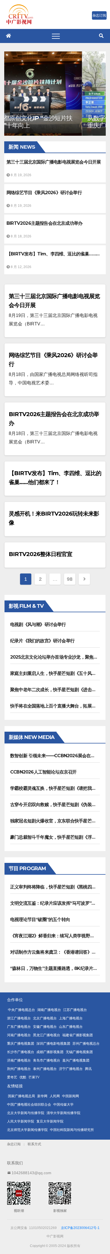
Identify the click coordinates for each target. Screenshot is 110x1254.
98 (69, 579)
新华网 (42, 1096)
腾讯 (88, 1069)
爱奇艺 (12, 1077)
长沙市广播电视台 (20, 1052)
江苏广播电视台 (75, 1010)
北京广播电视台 (45, 1018)
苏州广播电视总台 (86, 1044)
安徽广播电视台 (45, 1027)
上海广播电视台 (71, 1018)
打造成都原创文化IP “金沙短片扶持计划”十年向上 (52, 121)
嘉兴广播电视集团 (75, 1060)
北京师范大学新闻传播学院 (27, 1130)
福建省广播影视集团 (77, 1035)
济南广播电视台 (19, 1060)
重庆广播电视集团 (20, 1044)
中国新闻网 (70, 1096)
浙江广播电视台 (19, 1018)
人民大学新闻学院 (20, 1121)
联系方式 (34, 1144)
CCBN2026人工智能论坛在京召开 (43, 772)
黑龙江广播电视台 (46, 1035)
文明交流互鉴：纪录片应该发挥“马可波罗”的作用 (57, 903)
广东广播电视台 (19, 1027)
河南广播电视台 (19, 1035)
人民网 (55, 1096)
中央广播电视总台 (21, 1010)
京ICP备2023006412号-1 (80, 1228)
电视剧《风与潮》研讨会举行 (38, 624)
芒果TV (34, 1077)
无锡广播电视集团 (79, 1052)
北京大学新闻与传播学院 (25, 1113)
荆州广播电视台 (19, 1069)
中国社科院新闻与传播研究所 (72, 1130)
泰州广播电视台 (45, 1069)
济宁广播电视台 (71, 1069)
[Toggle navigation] (55, 36)
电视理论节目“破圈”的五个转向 (40, 919)
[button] (101, 35)
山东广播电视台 (71, 1027)
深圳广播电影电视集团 (53, 1044)
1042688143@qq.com (31, 1173)
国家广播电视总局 (21, 1096)
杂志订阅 (14, 1144)
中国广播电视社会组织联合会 (29, 1104)
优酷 (22, 1077)
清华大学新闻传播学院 (63, 1113)
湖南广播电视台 (49, 1010)
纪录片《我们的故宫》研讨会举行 (42, 640)
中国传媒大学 (63, 1104)
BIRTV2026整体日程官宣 (40, 554)
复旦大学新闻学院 (49, 1121)
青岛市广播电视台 (46, 1060)
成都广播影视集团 (49, 1052)
